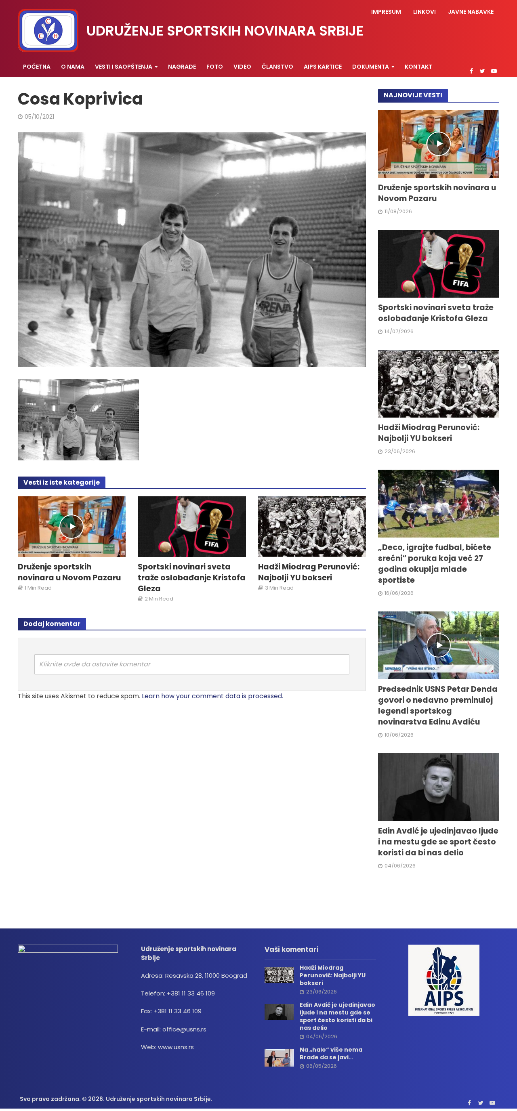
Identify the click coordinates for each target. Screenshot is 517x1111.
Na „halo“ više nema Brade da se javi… (331, 1053)
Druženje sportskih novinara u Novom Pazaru (69, 572)
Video (242, 67)
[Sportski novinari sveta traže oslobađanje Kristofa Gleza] (192, 526)
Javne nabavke (471, 12)
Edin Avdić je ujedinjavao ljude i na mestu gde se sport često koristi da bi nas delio (438, 842)
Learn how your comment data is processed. (212, 696)
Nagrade (182, 67)
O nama (72, 67)
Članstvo (277, 67)
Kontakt (418, 67)
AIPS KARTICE (323, 67)
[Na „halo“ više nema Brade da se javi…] (279, 1057)
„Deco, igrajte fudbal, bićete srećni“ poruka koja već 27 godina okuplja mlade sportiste (434, 564)
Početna (36, 67)
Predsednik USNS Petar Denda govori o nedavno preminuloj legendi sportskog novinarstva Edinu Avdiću (438, 705)
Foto (214, 67)
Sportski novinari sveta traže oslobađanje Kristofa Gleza (192, 578)
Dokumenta (370, 67)
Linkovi (424, 12)
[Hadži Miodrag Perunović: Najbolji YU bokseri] (312, 526)
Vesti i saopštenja (123, 67)
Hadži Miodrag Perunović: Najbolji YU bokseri (308, 572)
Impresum (386, 12)
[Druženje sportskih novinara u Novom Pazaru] (72, 526)
